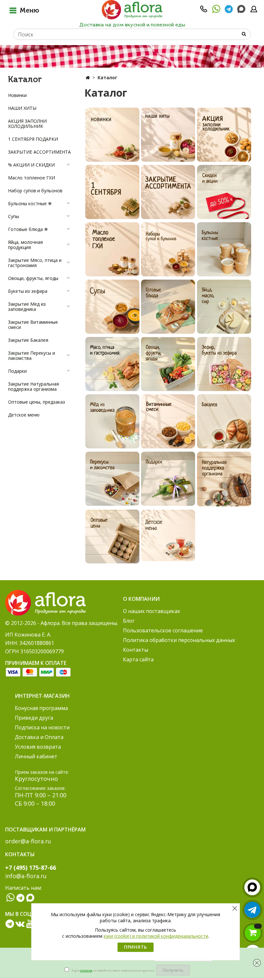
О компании (141, 598)
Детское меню (24, 415)
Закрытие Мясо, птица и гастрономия (34, 262)
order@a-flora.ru (28, 841)
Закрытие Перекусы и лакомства (31, 355)
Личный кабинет (36, 756)
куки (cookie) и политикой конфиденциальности (156, 936)
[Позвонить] (204, 10)
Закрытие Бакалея (28, 340)
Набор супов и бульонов (35, 190)
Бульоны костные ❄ (30, 203)
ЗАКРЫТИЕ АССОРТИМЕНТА (39, 152)
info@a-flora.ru (26, 876)
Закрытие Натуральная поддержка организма (33, 386)
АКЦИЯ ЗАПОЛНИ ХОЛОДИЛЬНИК (27, 123)
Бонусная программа (41, 708)
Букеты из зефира (27, 291)
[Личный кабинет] (254, 10)
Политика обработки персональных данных (179, 640)
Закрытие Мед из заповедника (27, 306)
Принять (135, 947)
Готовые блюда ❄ (28, 229)
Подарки (17, 371)
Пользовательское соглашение (163, 630)
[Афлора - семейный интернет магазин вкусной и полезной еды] (132, 9)
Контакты (135, 650)
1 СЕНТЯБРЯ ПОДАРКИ (33, 139)
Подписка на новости (42, 727)
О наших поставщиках (151, 611)
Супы (13, 216)
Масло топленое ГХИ (31, 178)
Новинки (17, 95)
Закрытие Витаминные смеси (33, 324)
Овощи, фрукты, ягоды (33, 278)
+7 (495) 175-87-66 (30, 867)
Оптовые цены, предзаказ (36, 402)
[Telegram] (229, 11)
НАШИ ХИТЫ (22, 108)
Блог (129, 621)
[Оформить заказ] (252, 933)
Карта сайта (138, 659)
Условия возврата (38, 746)
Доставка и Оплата (39, 737)
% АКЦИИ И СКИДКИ (31, 165)
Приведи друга (34, 717)
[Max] (241, 9)
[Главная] (88, 77)
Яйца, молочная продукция (25, 244)
